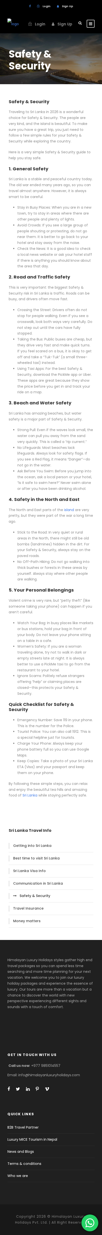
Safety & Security (35, 895)
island (69, 509)
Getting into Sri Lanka (32, 845)
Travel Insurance (28, 908)
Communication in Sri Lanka (38, 883)
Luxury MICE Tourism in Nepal (32, 1139)
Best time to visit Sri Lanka (36, 858)
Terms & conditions (24, 1163)
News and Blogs (20, 1151)
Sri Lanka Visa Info (29, 870)
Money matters (27, 920)
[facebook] (30, 6)
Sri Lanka (30, 795)
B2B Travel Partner (23, 1127)
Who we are (17, 1175)
